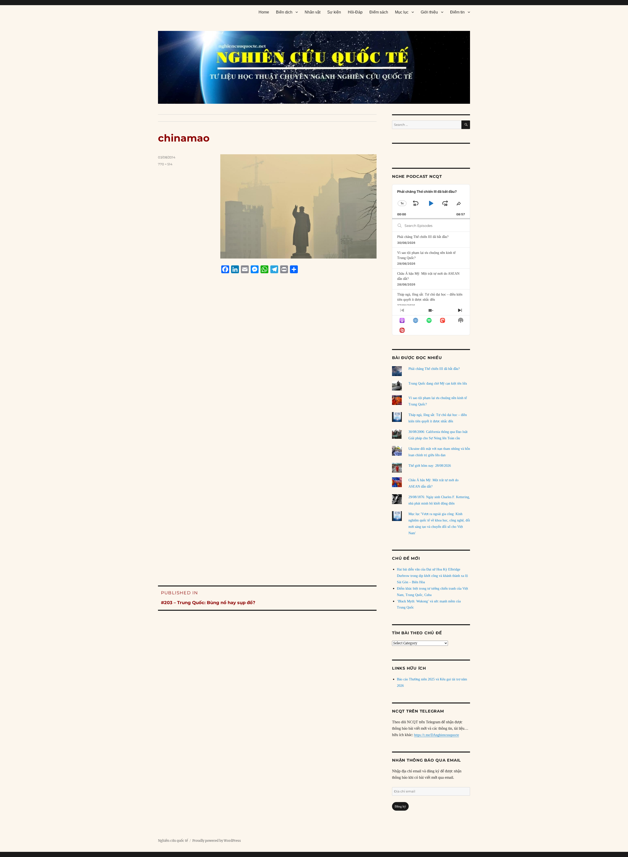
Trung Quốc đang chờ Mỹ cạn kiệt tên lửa (437, 383)
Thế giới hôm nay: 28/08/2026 (429, 465)
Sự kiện (334, 12)
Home (264, 12)
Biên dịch (284, 12)
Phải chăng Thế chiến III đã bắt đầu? (422, 237)
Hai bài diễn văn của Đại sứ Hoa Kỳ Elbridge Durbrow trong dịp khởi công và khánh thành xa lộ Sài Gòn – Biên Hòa (432, 576)
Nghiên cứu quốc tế (173, 841)
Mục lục (401, 12)
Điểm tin (457, 12)
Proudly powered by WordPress (216, 841)
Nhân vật (312, 12)
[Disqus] (267, 370)
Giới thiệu (429, 12)
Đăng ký (400, 806)
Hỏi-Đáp (355, 12)
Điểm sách (378, 12)
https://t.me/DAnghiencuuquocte (436, 735)
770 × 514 (165, 164)
